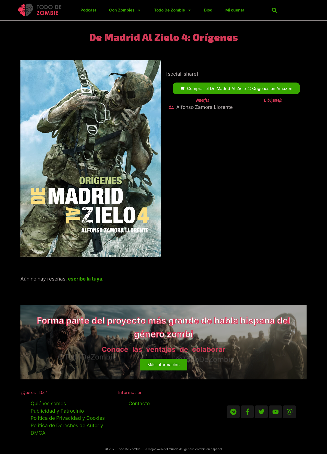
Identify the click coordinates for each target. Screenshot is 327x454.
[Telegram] (233, 411)
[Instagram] (289, 411)
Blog (208, 10)
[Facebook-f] (247, 411)
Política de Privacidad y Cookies (68, 418)
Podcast (88, 10)
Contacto (139, 403)
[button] (274, 10)
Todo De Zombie (169, 10)
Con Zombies (122, 10)
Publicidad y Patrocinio (57, 411)
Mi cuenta (234, 10)
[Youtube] (275, 411)
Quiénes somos (48, 403)
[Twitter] (261, 411)
